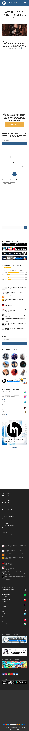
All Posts (11, 10)
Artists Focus (17, 10)
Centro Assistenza (6, 500)
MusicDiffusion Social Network (8, 534)
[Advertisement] (14, 91)
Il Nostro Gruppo (5, 502)
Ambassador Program (7, 527)
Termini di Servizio (6, 507)
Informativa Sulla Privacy (7, 509)
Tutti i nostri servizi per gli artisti (9, 525)
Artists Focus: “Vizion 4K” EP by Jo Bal (14, 15)
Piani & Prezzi (5, 523)
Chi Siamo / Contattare (7, 498)
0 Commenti (13, 157)
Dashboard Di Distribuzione (8, 516)
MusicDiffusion (12, 48)
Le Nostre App (5, 504)
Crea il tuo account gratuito (8, 518)
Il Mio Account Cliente (6, 495)
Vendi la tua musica (6, 521)
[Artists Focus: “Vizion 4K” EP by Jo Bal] (14, 30)
